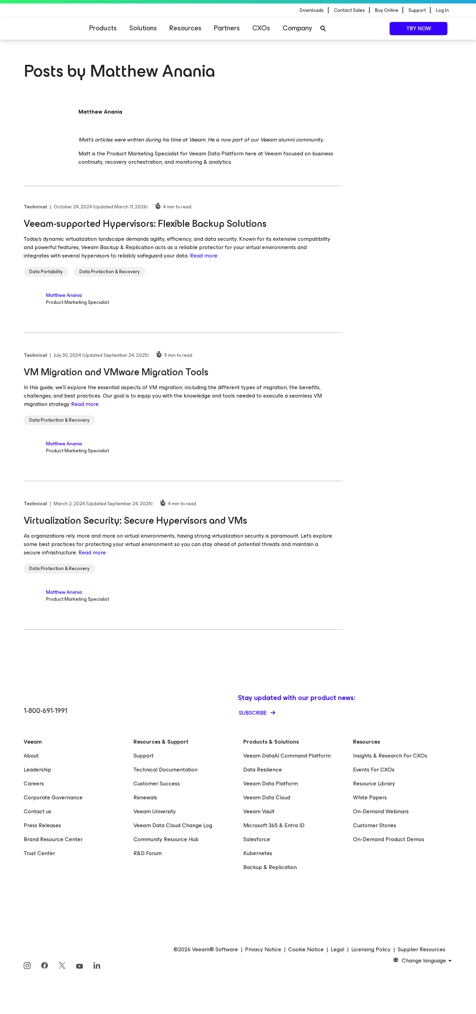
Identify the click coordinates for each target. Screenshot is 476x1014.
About (31, 755)
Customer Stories (374, 825)
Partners (227, 28)
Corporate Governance (53, 797)
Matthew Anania (64, 295)
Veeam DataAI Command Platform (287, 755)
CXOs (261, 28)
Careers (34, 783)
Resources (185, 28)
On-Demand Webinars (381, 811)
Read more (203, 255)
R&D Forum (147, 853)
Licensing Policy (371, 949)
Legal (337, 949)
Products (103, 28)
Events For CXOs (373, 769)
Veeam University (154, 811)
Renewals (145, 797)
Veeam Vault (259, 811)
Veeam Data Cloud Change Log (172, 825)
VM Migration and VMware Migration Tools (116, 372)
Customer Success (156, 783)
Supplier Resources (421, 949)
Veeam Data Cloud (266, 797)
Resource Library (374, 783)
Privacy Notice (263, 949)
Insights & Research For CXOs (390, 755)
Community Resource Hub (166, 839)
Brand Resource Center (53, 839)
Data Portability (46, 272)
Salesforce (256, 839)
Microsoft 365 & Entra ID (274, 825)
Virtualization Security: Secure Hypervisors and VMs (135, 520)
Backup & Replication (270, 867)
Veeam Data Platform (270, 783)
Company (297, 28)
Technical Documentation (165, 769)
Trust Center (39, 853)
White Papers (370, 797)
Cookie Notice (306, 949)
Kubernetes (257, 853)
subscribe (253, 712)
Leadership (37, 769)
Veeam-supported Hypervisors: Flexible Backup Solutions (145, 223)
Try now (418, 28)
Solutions (143, 28)
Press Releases (42, 825)
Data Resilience (262, 769)
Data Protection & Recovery (109, 272)
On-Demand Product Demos (388, 839)
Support (143, 755)
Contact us (37, 811)
